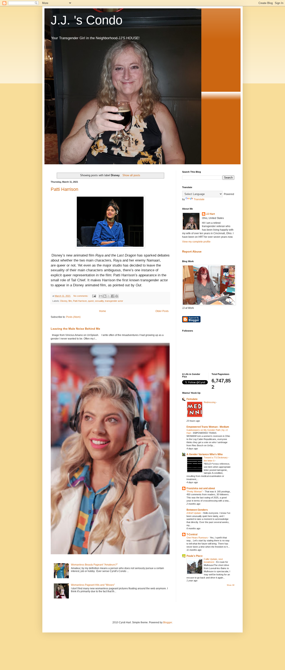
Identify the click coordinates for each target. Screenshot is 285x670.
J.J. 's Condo (86, 20)
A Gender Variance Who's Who (205, 454)
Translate (199, 199)
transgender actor (114, 301)
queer (61, 265)
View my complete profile (196, 241)
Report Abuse (192, 251)
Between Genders (197, 509)
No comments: (81, 296)
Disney (63, 301)
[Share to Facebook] (113, 296)
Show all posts (131, 175)
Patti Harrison (64, 189)
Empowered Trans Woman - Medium (208, 426)
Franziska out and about (201, 488)
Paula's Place (195, 555)
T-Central (192, 534)
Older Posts (162, 311)
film (70, 301)
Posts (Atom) (73, 317)
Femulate (192, 399)
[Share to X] (109, 296)
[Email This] (101, 296)
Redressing (210, 402)
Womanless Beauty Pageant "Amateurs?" (94, 564)
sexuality (99, 301)
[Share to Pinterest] (117, 296)
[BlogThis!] (105, 296)
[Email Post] (94, 296)
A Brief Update (194, 513)
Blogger (167, 622)
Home (102, 311)
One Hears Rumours (197, 537)
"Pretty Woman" (195, 491)
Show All (230, 585)
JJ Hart (210, 213)
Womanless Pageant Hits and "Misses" (93, 584)
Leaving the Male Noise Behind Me (75, 328)
